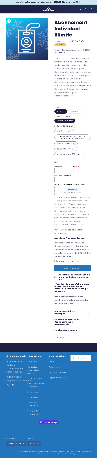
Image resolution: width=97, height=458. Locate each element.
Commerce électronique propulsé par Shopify (52, 451)
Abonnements (55, 367)
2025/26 (74, 111)
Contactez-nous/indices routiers (33, 370)
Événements (33, 392)
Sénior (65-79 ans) (66, 149)
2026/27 (61, 111)
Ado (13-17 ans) (64, 131)
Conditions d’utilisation (47, 454)
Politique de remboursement (80, 454)
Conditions (32, 361)
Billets (51, 361)
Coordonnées (63, 454)
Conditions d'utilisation (32, 404)
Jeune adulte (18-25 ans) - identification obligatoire (72, 137)
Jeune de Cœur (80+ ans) (69, 154)
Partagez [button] (61, 337)
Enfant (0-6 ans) (65, 120)
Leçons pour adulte (57, 372)
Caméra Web (33, 397)
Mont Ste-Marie (29, 451)
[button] (5, 9)
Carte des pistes (34, 378)
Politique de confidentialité (34, 412)
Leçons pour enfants (58, 378)
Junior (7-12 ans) (65, 126)
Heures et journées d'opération (35, 385)
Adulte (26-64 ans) (66, 143)
